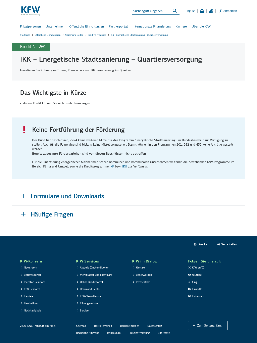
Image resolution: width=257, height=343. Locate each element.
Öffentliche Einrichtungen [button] (86, 26)
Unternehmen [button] (55, 26)
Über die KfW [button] (201, 26)
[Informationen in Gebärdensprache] (211, 11)
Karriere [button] (181, 26)
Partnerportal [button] (118, 26)
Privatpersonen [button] (30, 26)
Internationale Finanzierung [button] (152, 26)
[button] (128, 196)
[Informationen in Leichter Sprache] (202, 11)
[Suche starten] (174, 10)
